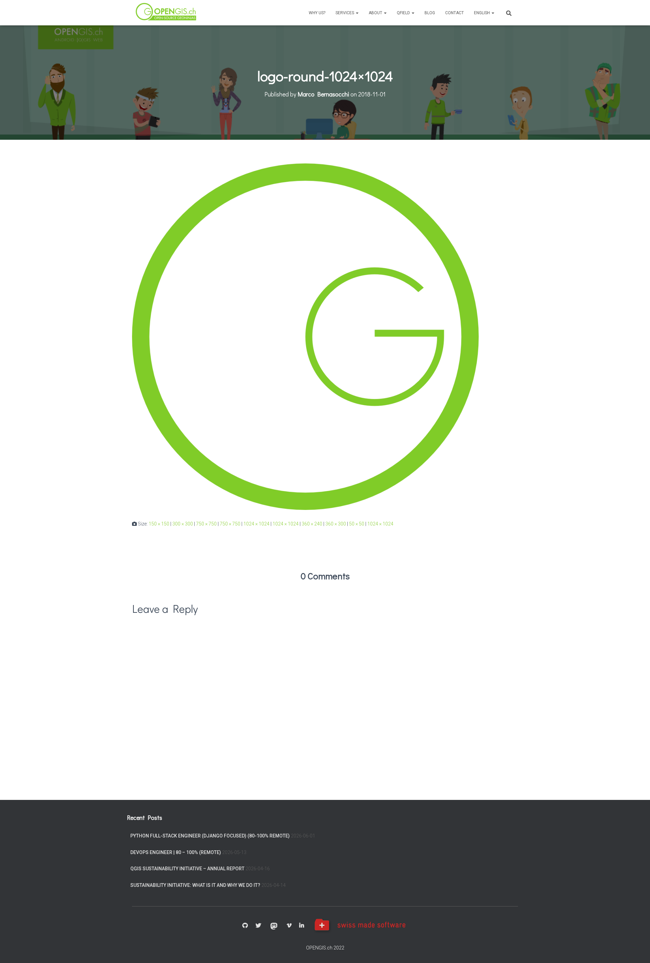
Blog (430, 12)
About (376, 12)
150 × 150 (159, 524)
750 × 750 (206, 524)
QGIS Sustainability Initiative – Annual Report (187, 868)
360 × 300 (335, 524)
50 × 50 (356, 524)
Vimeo (289, 926)
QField (404, 12)
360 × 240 (312, 524)
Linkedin (301, 926)
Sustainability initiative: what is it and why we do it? (195, 885)
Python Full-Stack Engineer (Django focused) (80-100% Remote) (210, 835)
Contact (454, 12)
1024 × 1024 (256, 524)
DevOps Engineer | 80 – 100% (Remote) (175, 852)
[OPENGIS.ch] (166, 12)
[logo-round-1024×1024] (305, 336)
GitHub (245, 926)
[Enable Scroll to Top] (636, 949)
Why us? (317, 12)
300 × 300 (182, 524)
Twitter (258, 926)
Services (345, 12)
